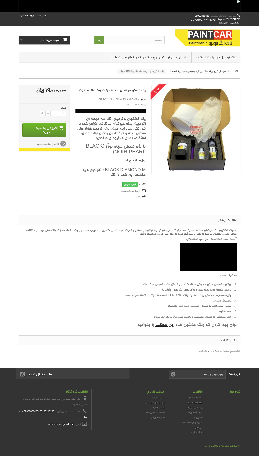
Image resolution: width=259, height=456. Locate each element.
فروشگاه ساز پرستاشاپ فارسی (218, 445)
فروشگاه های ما (195, 412)
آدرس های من (158, 407)
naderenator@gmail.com (61, 424)
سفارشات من (158, 397)
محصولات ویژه (195, 397)
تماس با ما (42, 15)
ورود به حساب (27, 15)
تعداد (63, 108)
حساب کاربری (156, 391)
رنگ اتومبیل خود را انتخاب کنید (215, 57)
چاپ (138, 197)
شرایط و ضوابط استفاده (191, 422)
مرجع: (143, 99)
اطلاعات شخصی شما (155, 412)
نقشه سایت (196, 432)
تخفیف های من (158, 417)
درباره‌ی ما (197, 427)
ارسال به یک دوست (130, 191)
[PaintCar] (205, 38)
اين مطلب (164, 325)
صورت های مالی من (155, 402)
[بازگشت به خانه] (236, 71)
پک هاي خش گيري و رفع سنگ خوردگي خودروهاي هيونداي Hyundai (199, 71)
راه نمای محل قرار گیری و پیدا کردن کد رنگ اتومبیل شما (151, 57)
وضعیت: (141, 104)
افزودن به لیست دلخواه (48, 144)
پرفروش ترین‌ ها (194, 407)
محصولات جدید (195, 402)
